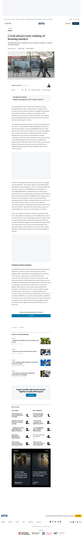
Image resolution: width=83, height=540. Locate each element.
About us (10, 521)
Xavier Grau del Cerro (17, 85)
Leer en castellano (30, 48)
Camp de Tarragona (38, 19)
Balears (13, 19)
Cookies (49, 526)
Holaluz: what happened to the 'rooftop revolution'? (28, 99)
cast (76, 19)
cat (73, 19)
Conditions (44, 526)
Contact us (38, 521)
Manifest (3, 521)
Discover (16, 450)
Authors (17, 521)
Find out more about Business (20, 334)
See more (47, 450)
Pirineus (51, 19)
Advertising (30, 521)
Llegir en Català (21, 48)
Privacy (40, 526)
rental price (21, 327)
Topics (23, 521)
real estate (14, 327)
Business (10, 28)
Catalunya (9, 19)
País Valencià (17, 19)
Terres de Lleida (45, 19)
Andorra (22, 19)
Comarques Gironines (29, 19)
